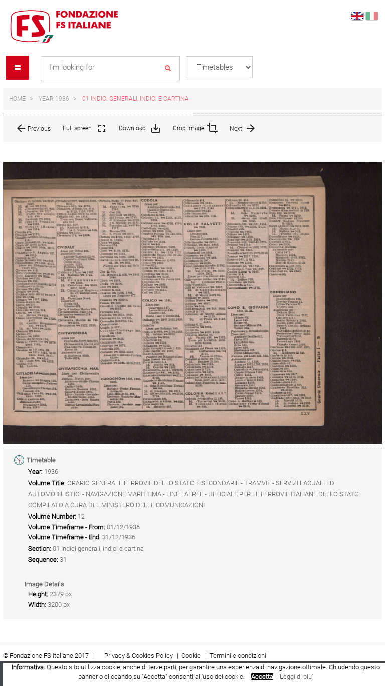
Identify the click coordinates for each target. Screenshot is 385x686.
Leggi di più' (296, 676)
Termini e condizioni (238, 655)
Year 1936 (54, 98)
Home (17, 98)
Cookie (191, 655)
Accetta (262, 676)
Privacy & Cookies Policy (138, 655)
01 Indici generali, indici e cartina (135, 98)
